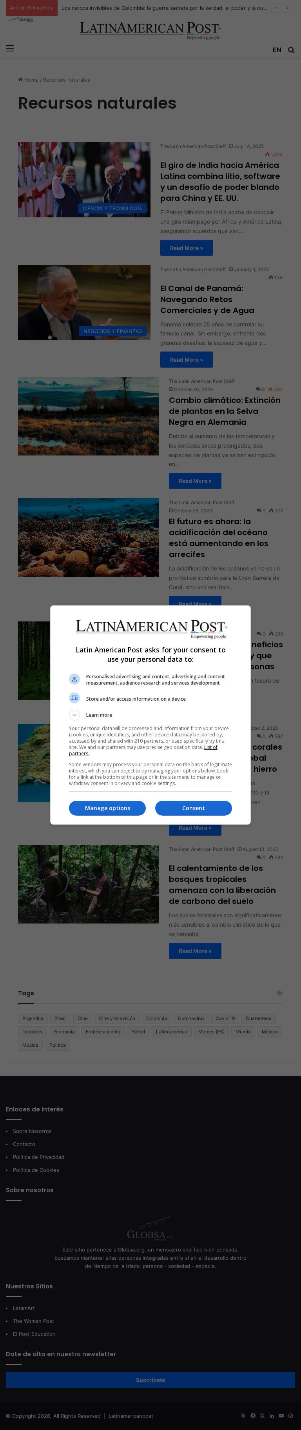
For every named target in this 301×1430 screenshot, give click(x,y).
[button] (150, 715)
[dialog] (150, 715)
